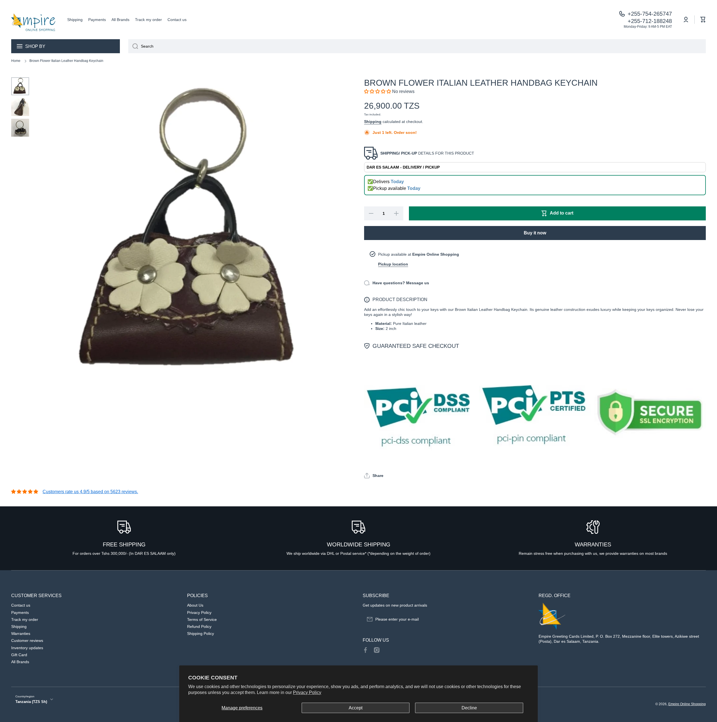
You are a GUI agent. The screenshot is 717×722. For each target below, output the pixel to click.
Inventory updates (27, 648)
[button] (703, 19)
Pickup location (393, 264)
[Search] (133, 46)
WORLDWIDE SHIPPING (358, 544)
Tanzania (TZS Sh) (31, 702)
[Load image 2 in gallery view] (20, 107)
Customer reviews (27, 640)
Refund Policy (199, 626)
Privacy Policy (307, 692)
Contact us (20, 605)
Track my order (24, 619)
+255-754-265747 (650, 14)
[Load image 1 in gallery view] (20, 86)
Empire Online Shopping (687, 704)
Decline (469, 707)
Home (15, 61)
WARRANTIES (593, 544)
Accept (355, 707)
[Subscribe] (523, 619)
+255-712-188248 (650, 21)
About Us (195, 605)
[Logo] (33, 19)
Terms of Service (202, 619)
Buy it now (535, 232)
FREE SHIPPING (124, 544)
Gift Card (19, 655)
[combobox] (417, 46)
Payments (20, 612)
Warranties (20, 633)
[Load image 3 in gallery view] (20, 128)
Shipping (372, 121)
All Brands (20, 662)
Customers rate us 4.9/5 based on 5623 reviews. (90, 491)
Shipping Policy (200, 633)
